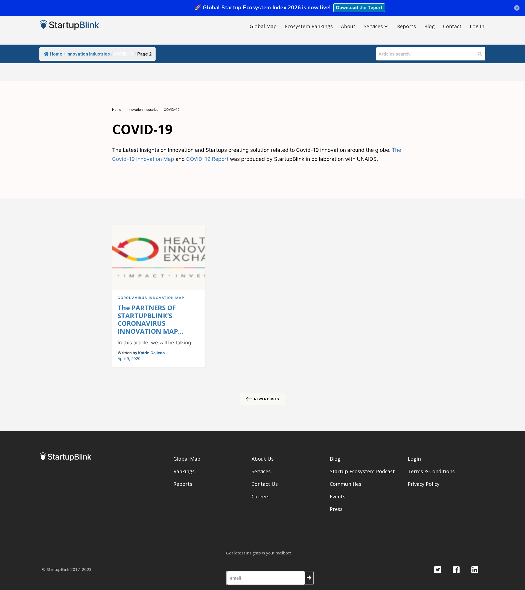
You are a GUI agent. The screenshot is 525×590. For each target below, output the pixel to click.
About (348, 26)
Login (414, 458)
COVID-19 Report (207, 159)
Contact (452, 26)
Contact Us (265, 484)
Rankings (184, 471)
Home (56, 54)
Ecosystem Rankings (309, 26)
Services (373, 26)
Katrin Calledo (151, 352)
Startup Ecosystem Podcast (362, 471)
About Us (263, 458)
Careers (261, 496)
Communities (345, 484)
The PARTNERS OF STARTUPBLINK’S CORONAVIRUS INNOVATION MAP (148, 319)
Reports (406, 26)
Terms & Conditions (431, 471)
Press (336, 509)
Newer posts (266, 399)
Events (337, 496)
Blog (429, 26)
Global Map (263, 26)
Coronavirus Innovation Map (151, 298)
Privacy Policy (423, 484)
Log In (477, 26)
